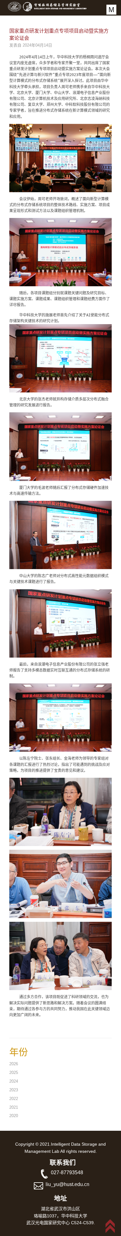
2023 (13, 1090)
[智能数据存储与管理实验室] (54, 6)
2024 (13, 1081)
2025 (13, 1072)
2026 (13, 1064)
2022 (13, 1098)
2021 (13, 1107)
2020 (13, 1115)
